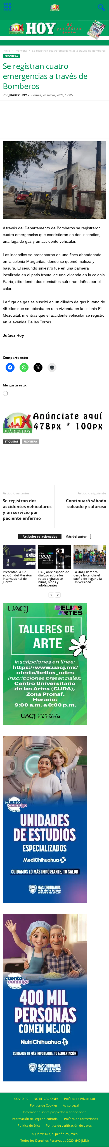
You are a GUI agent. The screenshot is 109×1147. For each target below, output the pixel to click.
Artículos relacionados (40, 536)
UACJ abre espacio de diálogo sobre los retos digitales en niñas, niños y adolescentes (53, 578)
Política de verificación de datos (69, 1125)
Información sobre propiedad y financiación (54, 1112)
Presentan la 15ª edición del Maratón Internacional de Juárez (17, 577)
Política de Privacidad (79, 1098)
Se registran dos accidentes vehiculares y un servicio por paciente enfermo (27, 509)
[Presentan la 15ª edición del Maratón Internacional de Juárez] (19, 557)
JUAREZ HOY (18, 95)
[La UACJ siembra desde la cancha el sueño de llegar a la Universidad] (90, 557)
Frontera (21, 50)
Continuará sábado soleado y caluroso (86, 503)
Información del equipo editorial (34, 1119)
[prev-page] (51, 595)
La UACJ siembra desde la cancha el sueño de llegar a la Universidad (88, 577)
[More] (83, 122)
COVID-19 (21, 1098)
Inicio (6, 50)
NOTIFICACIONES (46, 1098)
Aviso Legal (71, 1105)
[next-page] (58, 595)
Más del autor (76, 536)
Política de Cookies (43, 1105)
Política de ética (29, 1125)
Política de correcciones (81, 1119)
